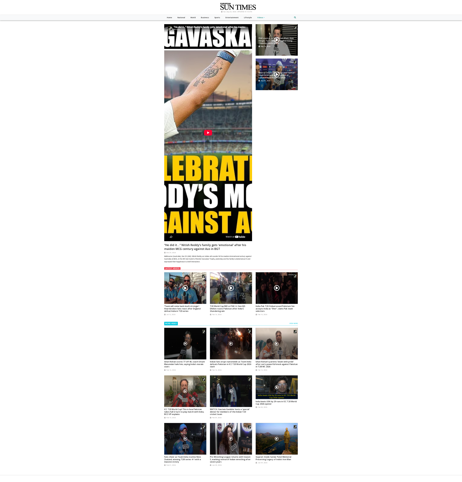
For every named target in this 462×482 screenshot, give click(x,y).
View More (293, 323)
